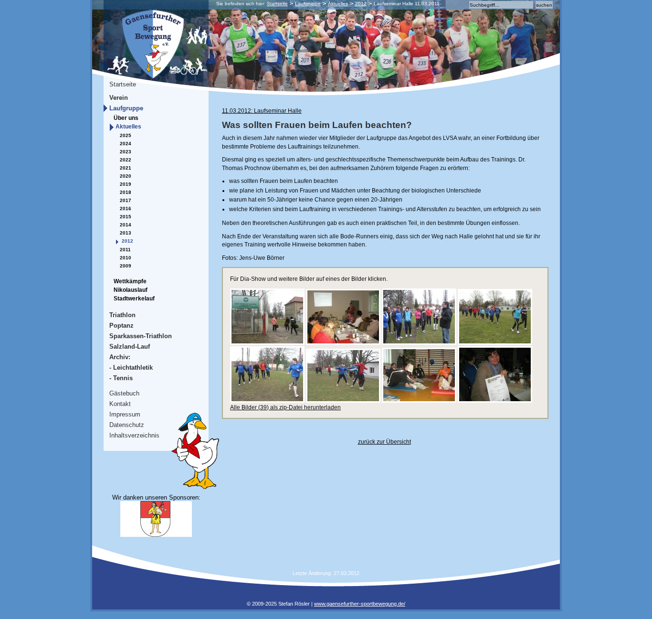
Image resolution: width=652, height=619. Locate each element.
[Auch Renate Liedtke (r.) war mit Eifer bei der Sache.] (267, 400)
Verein (118, 97)
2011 (125, 249)
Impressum (124, 414)
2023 (125, 151)
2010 (125, 257)
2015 (125, 216)
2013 (125, 232)
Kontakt (120, 403)
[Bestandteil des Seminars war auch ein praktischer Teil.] (419, 343)
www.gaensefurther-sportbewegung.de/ (359, 604)
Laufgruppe (308, 3)
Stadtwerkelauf (134, 298)
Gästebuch (124, 393)
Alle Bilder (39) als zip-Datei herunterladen (285, 407)
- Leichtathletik (131, 367)
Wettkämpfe (130, 281)
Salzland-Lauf (129, 346)
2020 (125, 176)
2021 (125, 168)
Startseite (277, 3)
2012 (361, 3)
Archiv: (119, 357)
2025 (125, 135)
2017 (125, 200)
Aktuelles (338, 3)
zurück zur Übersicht (384, 441)
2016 (125, 208)
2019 (125, 184)
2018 (125, 192)
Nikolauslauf (130, 290)
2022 (125, 159)
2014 (125, 224)
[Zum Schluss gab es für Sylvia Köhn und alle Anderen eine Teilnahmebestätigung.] (495, 400)
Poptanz (121, 325)
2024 (125, 143)
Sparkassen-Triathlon (140, 336)
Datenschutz (126, 424)
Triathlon (122, 315)
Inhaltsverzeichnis (134, 435)
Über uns (126, 118)
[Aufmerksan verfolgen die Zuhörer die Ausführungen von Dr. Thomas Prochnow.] (343, 343)
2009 (125, 265)
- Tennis (121, 378)
